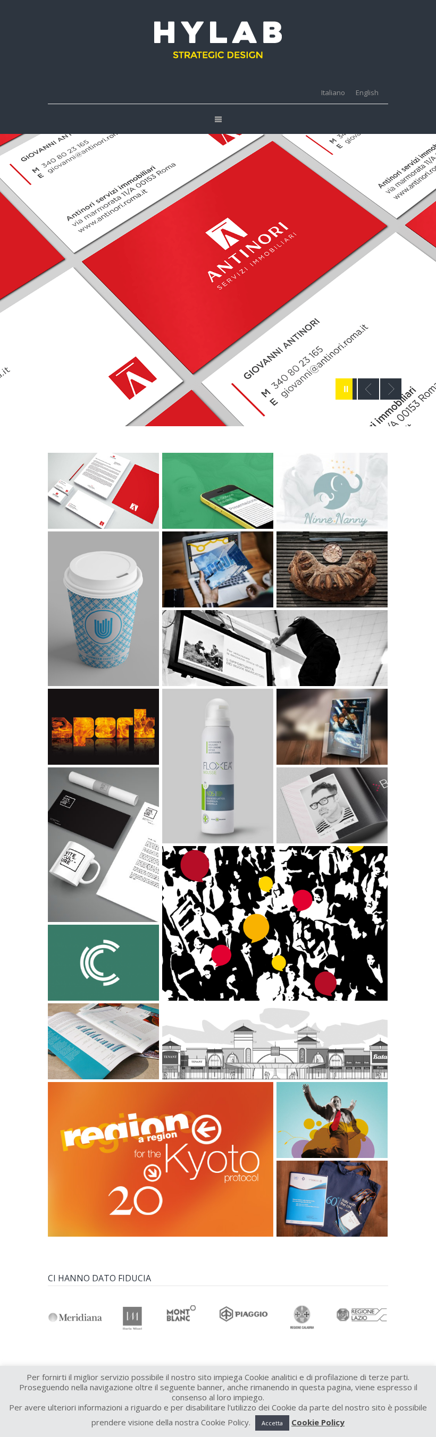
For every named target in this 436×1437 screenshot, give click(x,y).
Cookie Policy (318, 1422)
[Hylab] (218, 40)
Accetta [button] (272, 1423)
